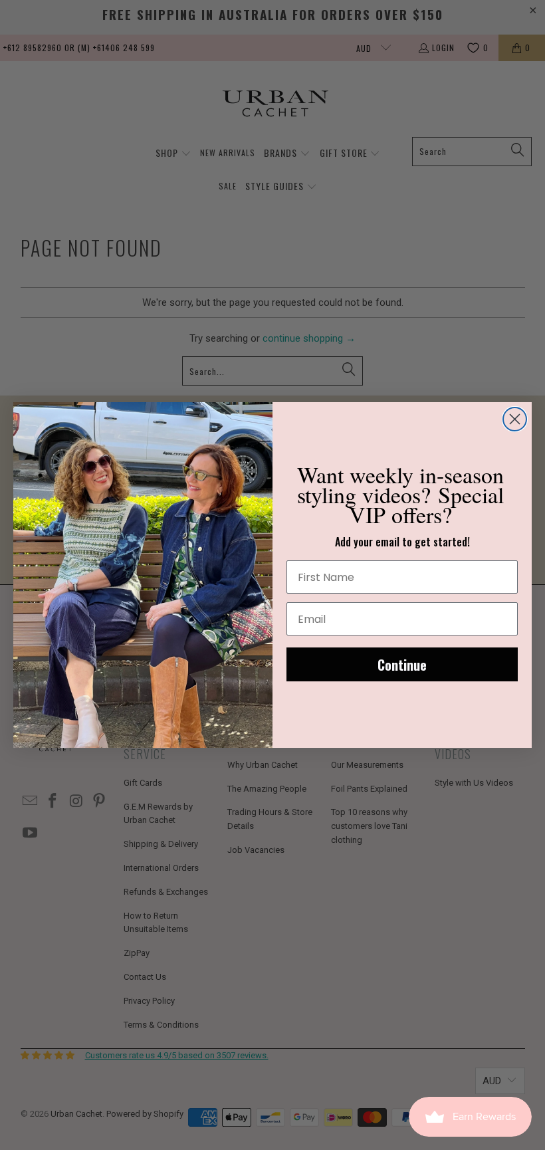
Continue (402, 665)
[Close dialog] (514, 419)
